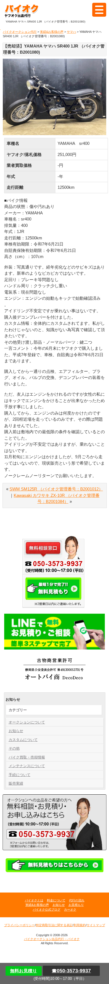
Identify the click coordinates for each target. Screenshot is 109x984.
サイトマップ (96, 925)
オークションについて (27, 722)
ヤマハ (71, 31)
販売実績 (16, 783)
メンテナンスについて (27, 766)
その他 (14, 748)
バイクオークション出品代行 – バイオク (24, 11)
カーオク (70, 909)
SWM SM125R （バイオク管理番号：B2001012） (56, 489)
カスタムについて (23, 740)
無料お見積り (23, 970)
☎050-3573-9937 (71, 970)
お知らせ (16, 731)
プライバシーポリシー (19, 925)
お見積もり (76, 904)
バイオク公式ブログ (46, 909)
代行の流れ (76, 900)
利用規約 (80, 925)
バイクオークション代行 (20, 31)
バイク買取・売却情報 (27, 757)
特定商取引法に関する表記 (54, 925)
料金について (56, 900)
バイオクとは (34, 900)
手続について (19, 775)
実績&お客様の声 (51, 31)
